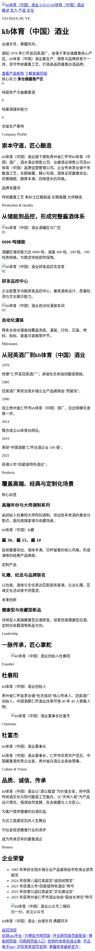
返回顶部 (9, 930)
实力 (14, 10)
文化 (30, 10)
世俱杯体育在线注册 (64, 941)
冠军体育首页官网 (32, 947)
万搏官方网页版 (37, 936)
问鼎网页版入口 (32, 941)
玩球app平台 (12, 936)
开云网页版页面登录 (69, 936)
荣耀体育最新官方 (64, 947)
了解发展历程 (36, 73)
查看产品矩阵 (13, 73)
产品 (22, 10)
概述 (5, 10)
